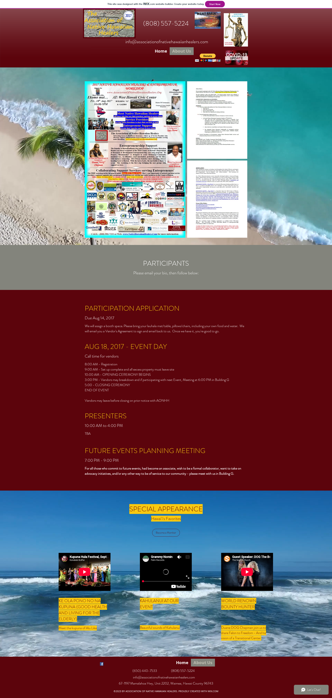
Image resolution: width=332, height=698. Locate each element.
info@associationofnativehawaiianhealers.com (166, 41)
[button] (207, 58)
